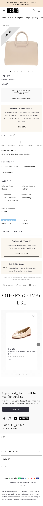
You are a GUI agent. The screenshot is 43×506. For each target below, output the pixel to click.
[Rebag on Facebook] (4, 418)
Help (3, 466)
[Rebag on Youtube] (16, 418)
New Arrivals (7, 17)
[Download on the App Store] (24, 418)
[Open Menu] (3, 10)
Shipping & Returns (12, 232)
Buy (3, 437)
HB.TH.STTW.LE (7, 224)
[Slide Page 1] (16, 374)
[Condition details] (14, 135)
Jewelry (35, 17)
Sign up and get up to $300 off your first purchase (19, 394)
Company (5, 459)
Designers (19, 17)
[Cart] (39, 10)
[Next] (38, 344)
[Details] (30, 241)
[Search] (33, 10)
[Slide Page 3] (23, 374)
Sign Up (15, 409)
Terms (22, 485)
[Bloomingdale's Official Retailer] (13, 425)
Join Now (21, 127)
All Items (6, 25)
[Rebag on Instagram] (10, 418)
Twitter (34, 285)
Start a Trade (21, 254)
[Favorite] (33, 315)
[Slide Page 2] (20, 374)
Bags (28, 17)
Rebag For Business (10, 452)
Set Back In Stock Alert (21, 99)
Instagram (10, 285)
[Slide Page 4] (27, 374)
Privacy (33, 482)
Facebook (23, 285)
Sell (3, 444)
